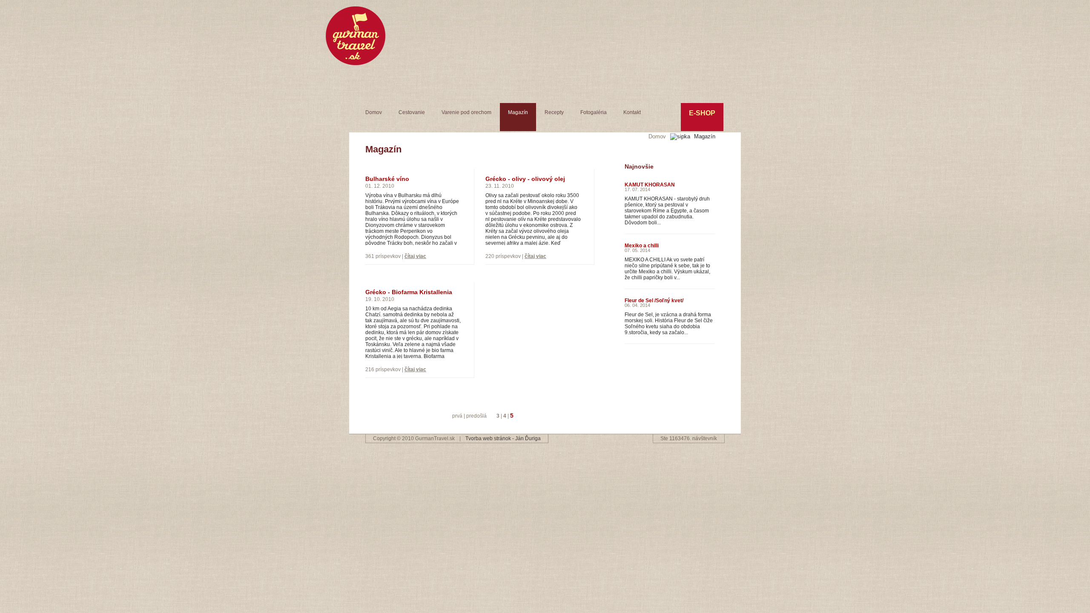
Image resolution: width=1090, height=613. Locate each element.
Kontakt (632, 112)
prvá (457, 416)
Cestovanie (412, 112)
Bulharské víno (387, 178)
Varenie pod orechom (466, 112)
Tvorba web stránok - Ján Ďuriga (503, 438)
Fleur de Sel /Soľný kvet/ (654, 301)
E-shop (702, 113)
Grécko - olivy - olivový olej (525, 178)
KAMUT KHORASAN (650, 185)
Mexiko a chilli (642, 246)
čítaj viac (415, 256)
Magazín (518, 112)
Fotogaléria (593, 112)
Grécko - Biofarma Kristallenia (408, 292)
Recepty (554, 112)
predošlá (476, 416)
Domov (373, 112)
